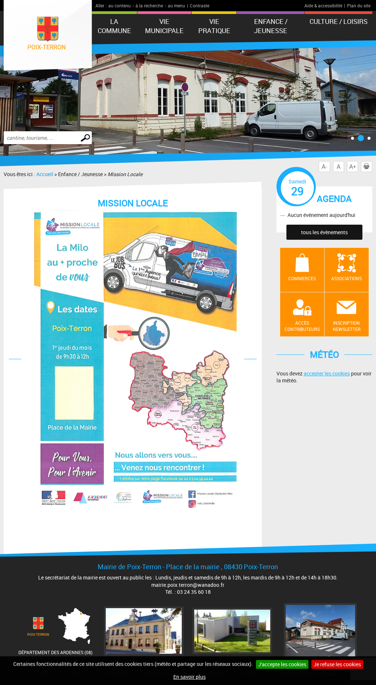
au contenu (119, 5)
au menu (176, 5)
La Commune (114, 26)
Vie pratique (214, 26)
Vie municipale (164, 26)
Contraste (199, 5)
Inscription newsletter (347, 326)
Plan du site (358, 5)
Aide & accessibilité (323, 5)
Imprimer (366, 166)
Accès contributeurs (302, 326)
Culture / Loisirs (339, 21)
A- (324, 167)
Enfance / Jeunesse (271, 26)
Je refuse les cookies (337, 664)
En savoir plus (189, 676)
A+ (352, 167)
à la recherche (149, 5)
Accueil (44, 174)
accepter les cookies (327, 373)
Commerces (302, 278)
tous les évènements (324, 232)
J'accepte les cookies (282, 664)
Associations (346, 278)
